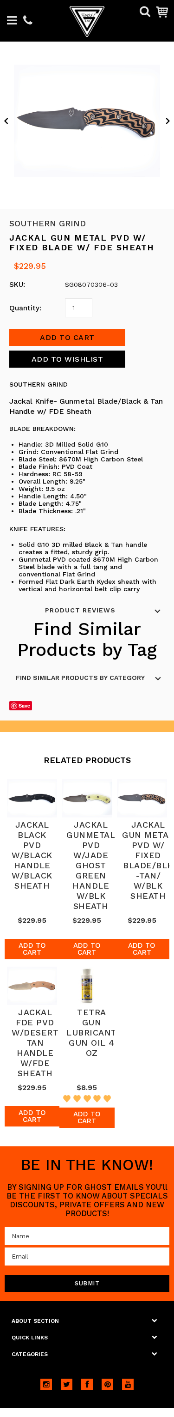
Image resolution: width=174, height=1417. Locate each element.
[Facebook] (87, 1384)
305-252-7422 (28, 21)
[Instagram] (46, 1384)
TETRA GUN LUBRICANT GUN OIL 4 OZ (91, 1032)
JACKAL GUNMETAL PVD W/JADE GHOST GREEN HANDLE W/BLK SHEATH (90, 865)
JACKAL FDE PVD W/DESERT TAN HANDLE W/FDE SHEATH (35, 1042)
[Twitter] (66, 1384)
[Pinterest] (107, 1384)
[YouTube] (128, 1384)
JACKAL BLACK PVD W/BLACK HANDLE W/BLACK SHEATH (32, 855)
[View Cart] (162, 12)
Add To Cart (32, 949)
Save (24, 705)
